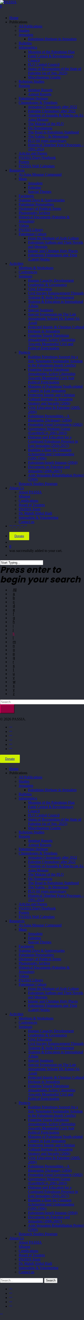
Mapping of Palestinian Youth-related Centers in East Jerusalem (55, 1139)
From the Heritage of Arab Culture (53, 989)
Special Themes (39, 942)
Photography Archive (34, 963)
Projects (24, 1103)
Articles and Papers (33, 904)
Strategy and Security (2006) (49, 1154)
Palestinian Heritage (33, 849)
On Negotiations (40, 879)
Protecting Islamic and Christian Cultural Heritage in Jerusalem (51, 1147)
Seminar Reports (40, 841)
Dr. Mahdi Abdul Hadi (35, 1263)
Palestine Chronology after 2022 (52, 862)
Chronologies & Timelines (38, 853)
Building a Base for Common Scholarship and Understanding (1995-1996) (51, 1204)
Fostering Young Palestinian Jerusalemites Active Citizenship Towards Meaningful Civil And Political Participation (51, 1126)
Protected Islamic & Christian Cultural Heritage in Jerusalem (56, 1079)
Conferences (28, 1022)
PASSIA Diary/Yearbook (37, 908)
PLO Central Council (44, 815)
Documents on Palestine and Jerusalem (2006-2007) (49, 1219)
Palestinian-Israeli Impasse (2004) (52, 1213)
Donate (19, 536)
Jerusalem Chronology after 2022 (52, 857)
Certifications (28, 1251)
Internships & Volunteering (38, 1268)
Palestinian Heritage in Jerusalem (52, 790)
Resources (16, 921)
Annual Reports (39, 845)
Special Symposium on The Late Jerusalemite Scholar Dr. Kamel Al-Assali (54, 1069)
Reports (24, 836)
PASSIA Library (31, 980)
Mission (24, 1247)
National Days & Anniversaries (42, 951)
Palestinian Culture (32, 984)
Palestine (34, 938)
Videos (24, 976)
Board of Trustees (32, 1255)
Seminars (25, 1027)
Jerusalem (26, 786)
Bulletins (25, 794)
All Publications (30, 777)
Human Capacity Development (51, 1031)
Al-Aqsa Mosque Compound (40, 925)
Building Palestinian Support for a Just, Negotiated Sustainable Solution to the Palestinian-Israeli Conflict (55, 1111)
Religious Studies (31, 832)
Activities (16, 1014)
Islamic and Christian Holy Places (53, 1001)
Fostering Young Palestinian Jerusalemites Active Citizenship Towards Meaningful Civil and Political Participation (51, 1092)
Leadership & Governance (47, 1035)
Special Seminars (40, 1060)
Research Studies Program (38, 1234)
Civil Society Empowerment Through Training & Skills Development (56, 1046)
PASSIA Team (29, 1259)
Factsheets (26, 946)
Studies (24, 781)
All (15, 590)
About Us (16, 1238)
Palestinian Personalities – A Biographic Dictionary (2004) (50, 1168)
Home (13, 769)
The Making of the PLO (46, 874)
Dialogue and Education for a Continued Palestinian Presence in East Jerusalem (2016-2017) (53, 1191)
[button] (1, 1314)
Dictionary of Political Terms (40, 959)
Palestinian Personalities (36, 955)
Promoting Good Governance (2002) (55, 1175)
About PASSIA (30, 1242)
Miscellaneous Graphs (44, 828)
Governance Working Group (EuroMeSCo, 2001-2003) (49, 1181)
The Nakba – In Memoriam (48, 887)
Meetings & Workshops (36, 1018)
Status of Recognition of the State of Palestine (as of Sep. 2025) (54, 821)
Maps (23, 929)
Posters (24, 912)
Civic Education (40, 1039)
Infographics (28, 798)
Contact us (26, 1272)
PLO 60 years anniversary (47, 891)
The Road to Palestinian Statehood (53, 883)
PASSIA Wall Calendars (37, 917)
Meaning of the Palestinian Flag (51, 802)
